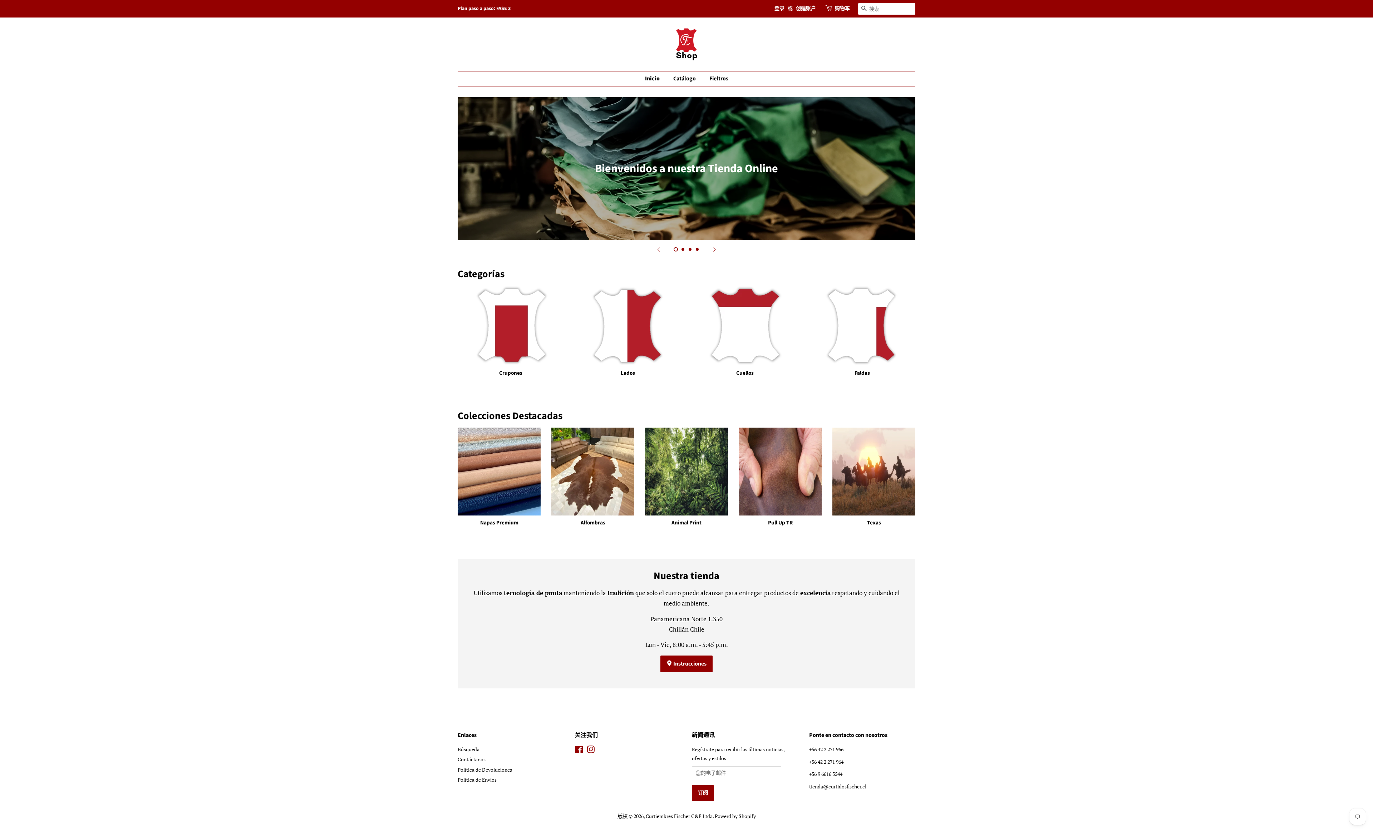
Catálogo (684, 79)
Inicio (652, 79)
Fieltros (718, 79)
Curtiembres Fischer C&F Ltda (679, 816)
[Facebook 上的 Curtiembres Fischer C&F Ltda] (579, 750)
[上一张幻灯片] (658, 249)
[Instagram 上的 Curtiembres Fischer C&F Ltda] (591, 750)
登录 (779, 8)
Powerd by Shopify (735, 816)
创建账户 (806, 8)
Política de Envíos (477, 779)
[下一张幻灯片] (714, 249)
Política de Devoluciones (485, 769)
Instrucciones (689, 664)
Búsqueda (468, 749)
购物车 (842, 8)
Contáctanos (472, 759)
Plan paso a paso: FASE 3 (484, 8)
